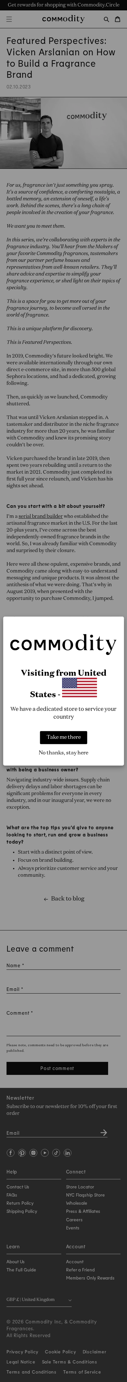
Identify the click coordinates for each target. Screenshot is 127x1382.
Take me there (64, 737)
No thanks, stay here (63, 753)
